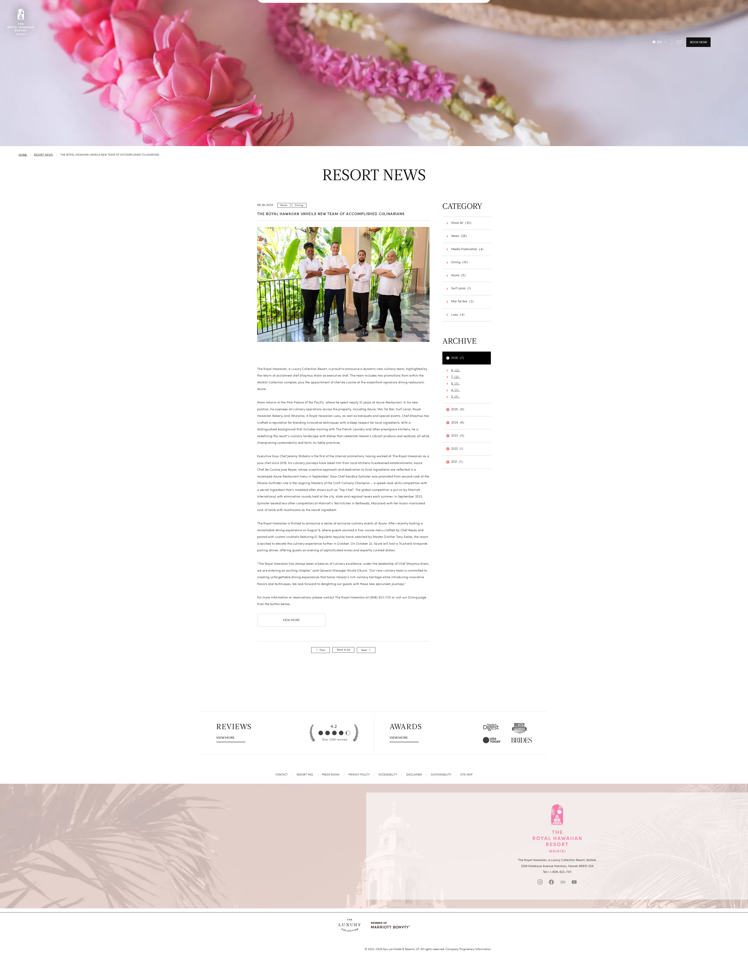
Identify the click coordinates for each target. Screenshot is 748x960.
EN (659, 42)
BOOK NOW (698, 42)
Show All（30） (462, 223)
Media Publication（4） (468, 249)
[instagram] (540, 883)
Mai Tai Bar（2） (463, 301)
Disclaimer (414, 774)
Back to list (343, 650)
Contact (281, 774)
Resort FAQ (305, 774)
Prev (322, 650)
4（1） (455, 390)
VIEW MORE (291, 620)
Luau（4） (458, 314)
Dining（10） (460, 262)
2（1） (455, 396)
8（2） (456, 370)
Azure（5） (459, 275)
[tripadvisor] (562, 883)
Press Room (330, 774)
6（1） (455, 383)
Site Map (466, 774)
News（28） (459, 236)
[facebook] (551, 883)
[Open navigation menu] (679, 42)
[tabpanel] (343, 284)
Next (364, 650)
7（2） (455, 377)
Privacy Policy (359, 774)
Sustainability (441, 774)
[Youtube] (574, 883)
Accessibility (387, 774)
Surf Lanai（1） (462, 288)
